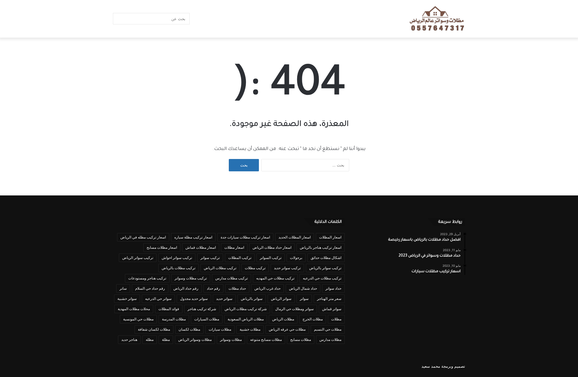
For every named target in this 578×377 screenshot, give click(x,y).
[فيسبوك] (260, 19)
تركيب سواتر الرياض (137, 257)
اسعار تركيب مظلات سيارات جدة (245, 237)
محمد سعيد (430, 366)
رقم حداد (213, 288)
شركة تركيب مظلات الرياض (246, 309)
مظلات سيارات (220, 329)
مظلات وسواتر (231, 339)
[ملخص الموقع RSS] (197, 19)
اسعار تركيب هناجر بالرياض (320, 247)
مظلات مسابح (300, 339)
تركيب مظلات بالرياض (178, 268)
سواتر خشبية (127, 298)
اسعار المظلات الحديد (294, 237)
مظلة (166, 339)
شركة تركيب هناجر (202, 309)
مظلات (336, 319)
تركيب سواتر (210, 257)
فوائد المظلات (168, 309)
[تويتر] (251, 19)
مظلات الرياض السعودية (246, 319)
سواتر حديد (224, 298)
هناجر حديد (129, 339)
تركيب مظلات (255, 268)
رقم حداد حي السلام (150, 288)
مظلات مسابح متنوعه (266, 339)
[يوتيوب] (224, 19)
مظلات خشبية (250, 329)
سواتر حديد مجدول (194, 298)
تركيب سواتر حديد (287, 268)
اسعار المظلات (330, 237)
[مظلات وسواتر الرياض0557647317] (437, 19)
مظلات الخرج (313, 319)
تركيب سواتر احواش (177, 257)
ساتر (123, 288)
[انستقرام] (206, 19)
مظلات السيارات (206, 319)
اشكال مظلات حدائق (326, 257)
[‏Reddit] (215, 19)
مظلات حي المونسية (138, 319)
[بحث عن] (119, 18)
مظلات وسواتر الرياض (195, 339)
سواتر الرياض (281, 298)
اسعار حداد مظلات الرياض (272, 247)
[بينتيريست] (242, 19)
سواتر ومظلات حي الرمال (294, 309)
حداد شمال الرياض (303, 288)
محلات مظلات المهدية (134, 309)
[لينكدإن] (233, 19)
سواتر (304, 298)
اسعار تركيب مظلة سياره (193, 237)
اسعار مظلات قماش (200, 247)
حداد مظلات (237, 288)
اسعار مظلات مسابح (162, 247)
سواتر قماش (331, 309)
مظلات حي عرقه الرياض (287, 329)
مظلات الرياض (283, 319)
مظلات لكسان (189, 329)
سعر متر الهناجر (329, 298)
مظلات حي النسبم (327, 329)
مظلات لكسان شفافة (154, 329)
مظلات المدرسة (174, 319)
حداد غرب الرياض (267, 288)
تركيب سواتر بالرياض (325, 268)
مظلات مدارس (330, 339)
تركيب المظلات (239, 257)
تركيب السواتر (270, 257)
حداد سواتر (333, 288)
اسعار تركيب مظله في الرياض (143, 237)
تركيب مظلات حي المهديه (275, 278)
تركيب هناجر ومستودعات (147, 278)
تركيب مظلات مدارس (231, 278)
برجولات (296, 257)
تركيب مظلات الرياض (220, 268)
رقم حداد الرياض (185, 288)
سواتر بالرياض (252, 298)
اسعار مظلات (234, 247)
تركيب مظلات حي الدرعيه (322, 278)
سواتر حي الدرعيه (158, 298)
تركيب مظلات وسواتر (191, 278)
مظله (150, 339)
